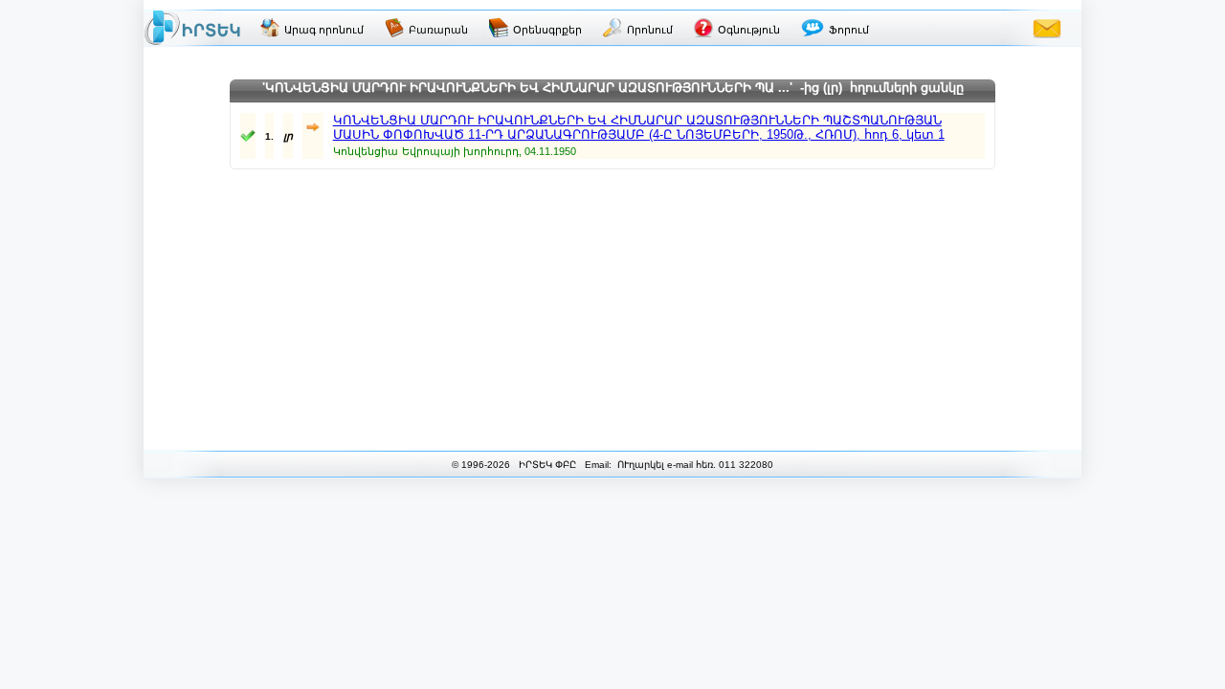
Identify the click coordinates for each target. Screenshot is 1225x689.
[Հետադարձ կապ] (1047, 28)
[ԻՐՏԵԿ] (192, 28)
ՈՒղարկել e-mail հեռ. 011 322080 (693, 464)
